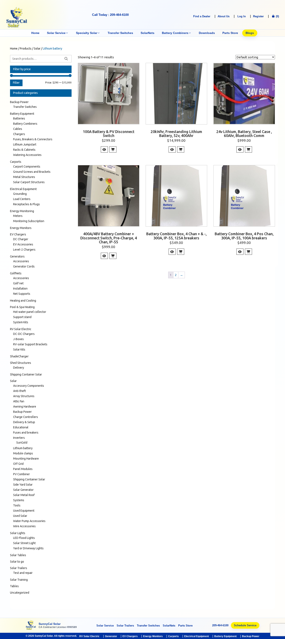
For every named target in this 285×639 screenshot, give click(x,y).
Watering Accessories (27, 155)
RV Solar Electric (20, 329)
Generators (17, 256)
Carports (15, 161)
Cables (17, 129)
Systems (18, 500)
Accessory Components (28, 385)
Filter (16, 82)
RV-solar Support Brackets (30, 344)
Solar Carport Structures (29, 182)
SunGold (21, 442)
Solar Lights (17, 533)
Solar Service (56, 33)
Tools (16, 505)
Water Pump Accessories (29, 521)
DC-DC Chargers (24, 334)
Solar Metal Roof (24, 495)
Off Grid (18, 463)
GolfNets (15, 273)
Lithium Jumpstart (24, 144)
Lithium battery (23, 448)
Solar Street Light (24, 543)
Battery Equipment (22, 113)
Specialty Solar (86, 33)
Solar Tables (18, 555)
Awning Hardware (24, 406)
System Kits (20, 322)
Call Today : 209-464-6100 (110, 14)
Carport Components (26, 166)
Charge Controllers (25, 417)
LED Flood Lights (24, 538)
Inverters (19, 437)
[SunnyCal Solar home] (31, 625)
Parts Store (230, 33)
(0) (277, 16)
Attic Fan (18, 401)
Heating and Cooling (23, 300)
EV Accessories (23, 244)
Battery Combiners (175, 33)
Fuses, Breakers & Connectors (32, 139)
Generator (111, 636)
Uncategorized (19, 592)
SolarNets (147, 33)
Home (35, 33)
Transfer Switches (120, 33)
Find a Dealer (201, 16)
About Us (224, 16)
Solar (13, 381)
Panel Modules (23, 469)
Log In (241, 16)
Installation (20, 288)
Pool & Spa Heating (22, 307)
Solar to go (17, 561)
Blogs (250, 33)
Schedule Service (245, 625)
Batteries (19, 118)
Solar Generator (23, 489)
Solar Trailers (18, 568)
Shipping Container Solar (26, 374)
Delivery (18, 367)
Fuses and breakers (25, 432)
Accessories (21, 261)
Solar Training (19, 579)
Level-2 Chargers (24, 249)
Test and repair (23, 572)
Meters (18, 216)
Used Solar (20, 515)
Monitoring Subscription (28, 221)
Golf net (18, 283)
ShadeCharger (19, 356)
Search (66, 58)
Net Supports (21, 293)
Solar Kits (19, 349)
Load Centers (21, 199)
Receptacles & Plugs (26, 204)
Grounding (20, 193)
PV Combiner (21, 474)
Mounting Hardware (26, 458)
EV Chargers (18, 234)
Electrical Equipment (23, 189)
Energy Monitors (21, 228)
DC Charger (20, 239)
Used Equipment (23, 510)
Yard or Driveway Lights (28, 548)
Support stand (22, 317)
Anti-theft (19, 391)
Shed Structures (20, 362)
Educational (20, 427)
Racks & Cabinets (24, 149)
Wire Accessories (24, 526)
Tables (14, 586)
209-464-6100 (220, 625)
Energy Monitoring (22, 211)
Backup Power (19, 102)
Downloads (207, 33)
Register (258, 16)
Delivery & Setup (24, 422)
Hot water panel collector (29, 311)
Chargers (19, 134)
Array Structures (23, 396)
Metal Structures (24, 177)
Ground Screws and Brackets (31, 171)
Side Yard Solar (23, 484)
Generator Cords (24, 266)
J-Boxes (18, 339)
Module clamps (23, 453)
